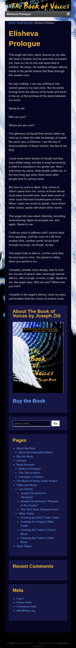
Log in (20, 598)
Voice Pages (24, 546)
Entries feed (24, 602)
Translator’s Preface (31, 476)
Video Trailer (26, 513)
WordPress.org (26, 610)
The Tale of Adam (29, 472)
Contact (21, 460)
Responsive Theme (47, 643)
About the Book (26, 448)
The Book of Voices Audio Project (37, 480)
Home (12, 23)
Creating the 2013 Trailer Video (39, 517)
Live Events (26, 489)
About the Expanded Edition (36, 452)
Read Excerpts (25, 23)
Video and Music (27, 484)
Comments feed (26, 606)
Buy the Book (29, 401)
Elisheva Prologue (30, 468)
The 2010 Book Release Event (39, 509)
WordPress (38, 646)
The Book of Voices (24, 643)
